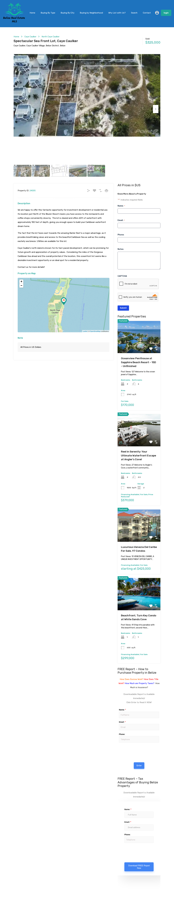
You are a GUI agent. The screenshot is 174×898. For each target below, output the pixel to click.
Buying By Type (48, 13)
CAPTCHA (122, 276)
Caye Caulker (30, 36)
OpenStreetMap (95, 331)
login (166, 13)
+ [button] (21, 281)
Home (32, 13)
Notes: (121, 249)
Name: (121, 206)
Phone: (121, 235)
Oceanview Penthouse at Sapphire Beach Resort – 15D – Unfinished (138, 362)
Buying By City (67, 13)
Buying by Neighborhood (91, 13)
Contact (147, 13)
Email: (121, 220)
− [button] (21, 285)
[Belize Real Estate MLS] (14, 22)
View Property (139, 347)
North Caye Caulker (50, 36)
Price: (118, 745)
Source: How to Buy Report (119, 750)
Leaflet (85, 331)
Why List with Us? (117, 13)
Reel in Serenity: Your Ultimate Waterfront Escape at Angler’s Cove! (138, 455)
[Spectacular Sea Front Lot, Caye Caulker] (64, 301)
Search (134, 13)
